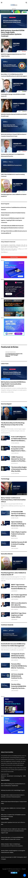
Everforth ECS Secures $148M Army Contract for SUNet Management (13, 645)
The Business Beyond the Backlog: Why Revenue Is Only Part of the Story (13, 425)
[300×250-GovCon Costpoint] (14, 705)
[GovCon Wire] (14, 5)
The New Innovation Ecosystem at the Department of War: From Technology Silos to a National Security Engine (18, 452)
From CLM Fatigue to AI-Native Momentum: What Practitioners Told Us (19, 440)
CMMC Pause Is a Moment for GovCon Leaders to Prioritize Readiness (18, 460)
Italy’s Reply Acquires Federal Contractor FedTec (18, 534)
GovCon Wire (16, 871)
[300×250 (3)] (14, 288)
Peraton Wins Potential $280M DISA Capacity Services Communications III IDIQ (18, 688)
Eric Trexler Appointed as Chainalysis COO (19, 596)
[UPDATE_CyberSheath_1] (14, 308)
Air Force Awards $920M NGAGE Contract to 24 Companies (17, 677)
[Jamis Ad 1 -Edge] (14, 327)
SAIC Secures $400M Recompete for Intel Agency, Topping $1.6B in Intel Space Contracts (12, 220)
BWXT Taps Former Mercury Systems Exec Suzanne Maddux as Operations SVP (19, 587)
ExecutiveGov (5, 780)
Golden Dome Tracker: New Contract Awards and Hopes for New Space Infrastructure (13, 355)
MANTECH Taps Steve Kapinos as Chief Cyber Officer (18, 615)
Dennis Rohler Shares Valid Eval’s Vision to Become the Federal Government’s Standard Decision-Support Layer (13, 830)
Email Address (4, 252)
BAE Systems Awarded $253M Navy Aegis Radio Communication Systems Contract (12, 33)
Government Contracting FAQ (14, 776)
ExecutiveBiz (5, 819)
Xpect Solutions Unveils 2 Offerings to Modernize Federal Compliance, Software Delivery (18, 526)
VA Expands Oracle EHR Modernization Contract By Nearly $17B (18, 657)
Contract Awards (5, 378)
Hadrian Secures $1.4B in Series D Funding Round (19, 544)
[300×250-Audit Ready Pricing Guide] (14, 269)
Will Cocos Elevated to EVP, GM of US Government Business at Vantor (19, 606)
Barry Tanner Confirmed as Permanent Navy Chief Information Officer (13, 500)
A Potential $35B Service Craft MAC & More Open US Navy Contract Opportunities (18, 515)
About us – (4, 776)
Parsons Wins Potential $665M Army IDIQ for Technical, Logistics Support (19, 667)
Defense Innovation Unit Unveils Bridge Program (13, 790)
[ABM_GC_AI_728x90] (14, 11)
